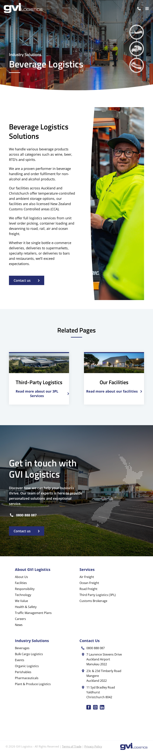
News (19, 625)
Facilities (21, 583)
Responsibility (25, 589)
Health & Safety (26, 607)
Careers (20, 619)
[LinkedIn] (102, 707)
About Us (21, 577)
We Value (21, 601)
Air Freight (86, 577)
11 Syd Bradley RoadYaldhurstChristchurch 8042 (100, 692)
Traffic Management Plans (33, 613)
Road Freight (88, 589)
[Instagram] (95, 707)
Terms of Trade (71, 746)
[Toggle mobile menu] (147, 8)
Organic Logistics (27, 666)
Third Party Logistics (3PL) (97, 595)
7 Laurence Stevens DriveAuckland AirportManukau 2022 (104, 659)
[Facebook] (88, 707)
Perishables (23, 672)
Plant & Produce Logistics (33, 684)
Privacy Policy (93, 746)
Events (19, 660)
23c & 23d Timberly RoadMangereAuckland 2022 (103, 676)
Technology (23, 595)
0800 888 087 (26, 515)
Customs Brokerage (93, 601)
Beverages (22, 648)
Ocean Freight (89, 583)
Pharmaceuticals (26, 678)
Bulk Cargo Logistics (29, 654)
